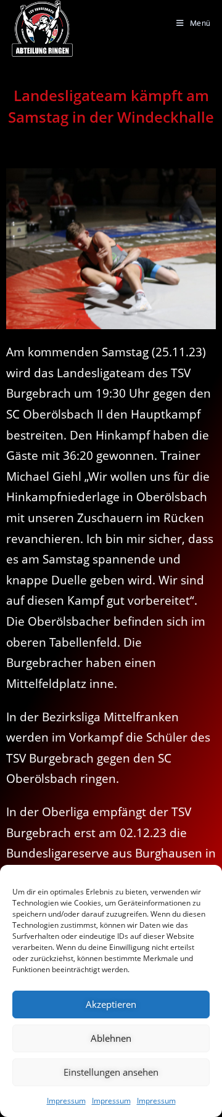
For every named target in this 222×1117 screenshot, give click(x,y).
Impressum (66, 1100)
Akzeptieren (111, 1004)
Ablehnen (111, 1038)
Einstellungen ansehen (111, 1072)
